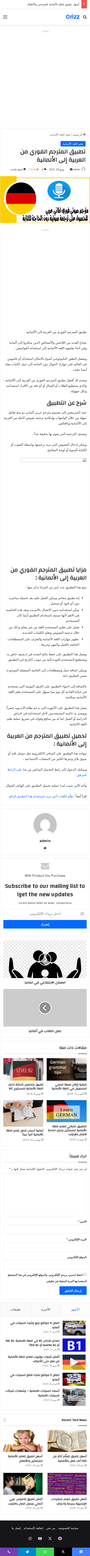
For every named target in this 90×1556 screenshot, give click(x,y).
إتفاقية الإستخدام (33, 1528)
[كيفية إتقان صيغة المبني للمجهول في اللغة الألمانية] (67, 1069)
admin (76, 169)
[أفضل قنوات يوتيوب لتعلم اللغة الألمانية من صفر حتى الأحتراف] (74, 1362)
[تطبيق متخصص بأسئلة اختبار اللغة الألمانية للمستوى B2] (23, 1069)
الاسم (82, 1221)
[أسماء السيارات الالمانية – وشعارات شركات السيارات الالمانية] (74, 1397)
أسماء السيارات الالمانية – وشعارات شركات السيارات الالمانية (32, 1393)
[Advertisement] (45, 79)
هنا (25, 769)
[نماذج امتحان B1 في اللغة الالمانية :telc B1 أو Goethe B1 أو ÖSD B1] (74, 1345)
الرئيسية (78, 134)
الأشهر (75, 1309)
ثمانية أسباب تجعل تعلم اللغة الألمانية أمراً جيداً (24, 1132)
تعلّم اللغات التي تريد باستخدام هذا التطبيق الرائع (41, 796)
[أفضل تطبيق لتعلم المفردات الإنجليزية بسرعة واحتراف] (67, 1484)
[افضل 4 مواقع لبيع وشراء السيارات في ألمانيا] (74, 1328)
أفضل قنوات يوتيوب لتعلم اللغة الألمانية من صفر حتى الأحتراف (33, 1359)
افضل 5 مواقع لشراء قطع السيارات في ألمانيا (34, 1377)
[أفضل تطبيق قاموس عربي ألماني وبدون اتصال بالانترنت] (22, 1484)
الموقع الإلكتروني (77, 1257)
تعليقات (15, 1309)
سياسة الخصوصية (68, 1528)
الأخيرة (45, 1309)
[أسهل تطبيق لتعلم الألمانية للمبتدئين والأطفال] (22, 1441)
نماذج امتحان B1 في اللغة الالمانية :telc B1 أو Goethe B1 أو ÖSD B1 (32, 1343)
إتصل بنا (16, 1528)
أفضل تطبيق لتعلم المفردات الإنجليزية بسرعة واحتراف (69, 1501)
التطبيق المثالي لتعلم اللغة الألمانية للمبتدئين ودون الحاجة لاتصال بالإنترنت (67, 1130)
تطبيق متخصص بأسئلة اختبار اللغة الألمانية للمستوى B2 (25, 1086)
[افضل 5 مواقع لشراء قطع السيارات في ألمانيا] (74, 1379)
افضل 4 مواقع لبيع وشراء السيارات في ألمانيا (34, 1325)
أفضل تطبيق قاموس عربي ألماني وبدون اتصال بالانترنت (25, 1501)
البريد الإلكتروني (76, 1239)
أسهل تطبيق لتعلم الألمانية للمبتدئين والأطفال (53, 4)
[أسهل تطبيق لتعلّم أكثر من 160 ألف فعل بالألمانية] (67, 1441)
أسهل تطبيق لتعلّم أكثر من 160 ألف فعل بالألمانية (70, 1459)
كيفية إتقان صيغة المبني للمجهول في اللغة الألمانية (69, 1086)
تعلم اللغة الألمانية (60, 134)
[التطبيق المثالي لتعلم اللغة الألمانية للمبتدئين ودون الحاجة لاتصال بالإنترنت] (67, 1111)
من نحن (50, 1528)
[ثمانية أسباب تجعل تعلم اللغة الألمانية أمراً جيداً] (23, 1113)
